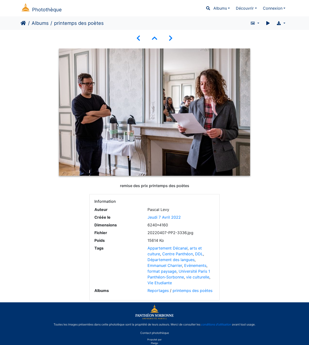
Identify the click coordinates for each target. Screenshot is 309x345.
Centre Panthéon (177, 253)
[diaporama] (268, 23)
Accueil (23, 23)
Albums (220, 8)
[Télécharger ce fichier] (280, 23)
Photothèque (47, 10)
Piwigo (154, 343)
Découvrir (245, 8)
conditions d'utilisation (216, 324)
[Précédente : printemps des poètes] (138, 38)
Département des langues (171, 259)
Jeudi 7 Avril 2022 (164, 217)
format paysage (161, 271)
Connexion (272, 8)
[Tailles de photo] (254, 23)
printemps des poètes (192, 290)
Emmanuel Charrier (164, 265)
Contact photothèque (154, 332)
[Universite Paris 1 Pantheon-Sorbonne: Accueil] (154, 318)
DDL (199, 253)
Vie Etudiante (159, 282)
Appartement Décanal (167, 248)
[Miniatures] (154, 38)
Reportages (158, 290)
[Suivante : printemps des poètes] (170, 38)
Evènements (195, 265)
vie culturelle (197, 277)
